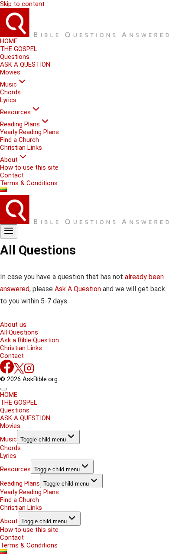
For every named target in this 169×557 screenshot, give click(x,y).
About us (13, 324)
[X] (19, 371)
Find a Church (19, 140)
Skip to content (22, 4)
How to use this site (29, 167)
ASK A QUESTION (25, 64)
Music (8, 439)
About (9, 521)
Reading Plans (20, 483)
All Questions (19, 332)
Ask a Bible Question (29, 340)
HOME (8, 41)
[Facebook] (7, 371)
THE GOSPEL (18, 49)
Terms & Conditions (29, 183)
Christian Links (21, 147)
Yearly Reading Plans (29, 132)
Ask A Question (79, 289)
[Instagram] (29, 371)
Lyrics (8, 100)
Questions (14, 57)
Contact (12, 175)
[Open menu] (8, 231)
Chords (10, 92)
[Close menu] (3, 389)
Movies (10, 72)
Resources (15, 469)
